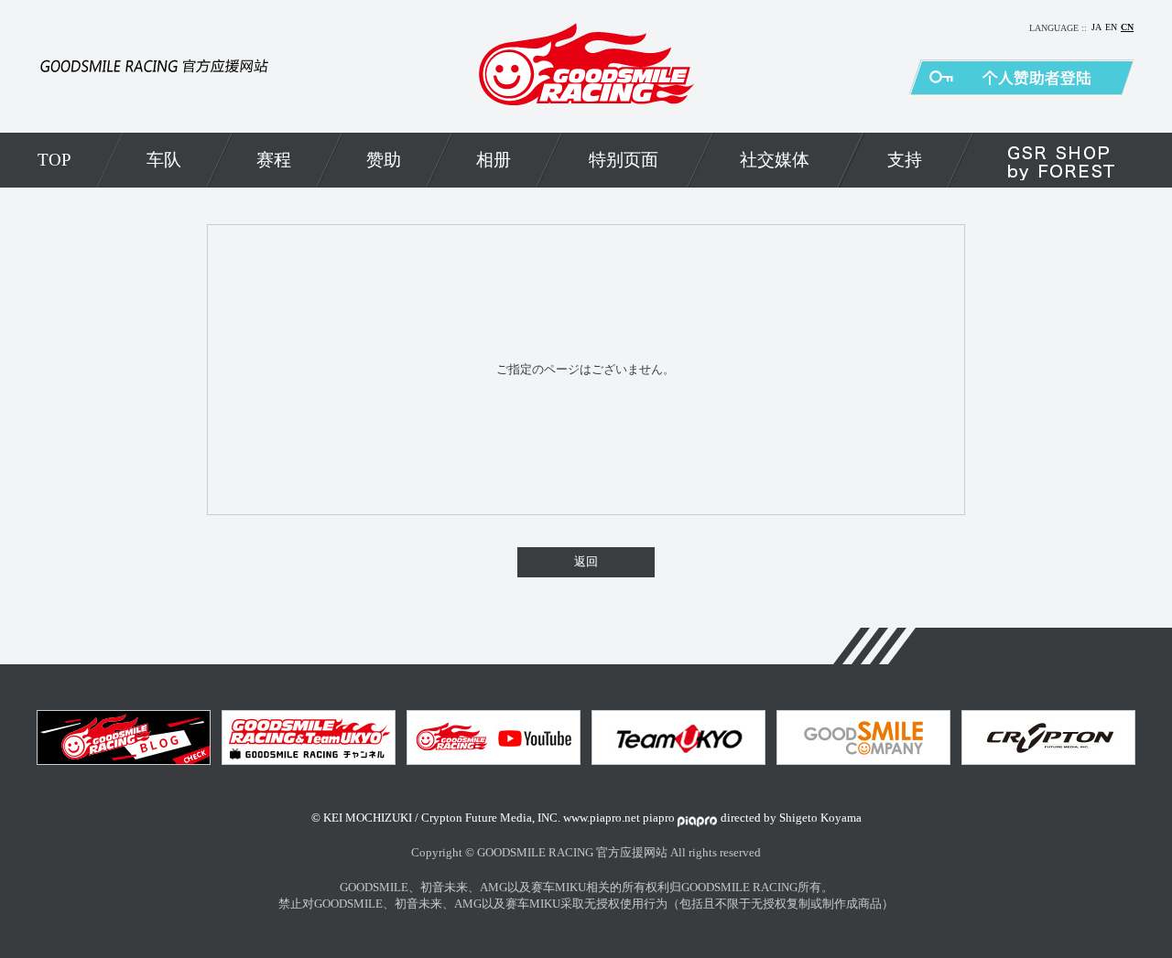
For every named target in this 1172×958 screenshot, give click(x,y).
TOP (54, 159)
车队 (163, 159)
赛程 (273, 159)
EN (1111, 27)
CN (1127, 27)
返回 (586, 561)
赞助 (383, 159)
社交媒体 (774, 159)
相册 (493, 159)
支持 (904, 159)
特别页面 (623, 159)
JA (1096, 27)
